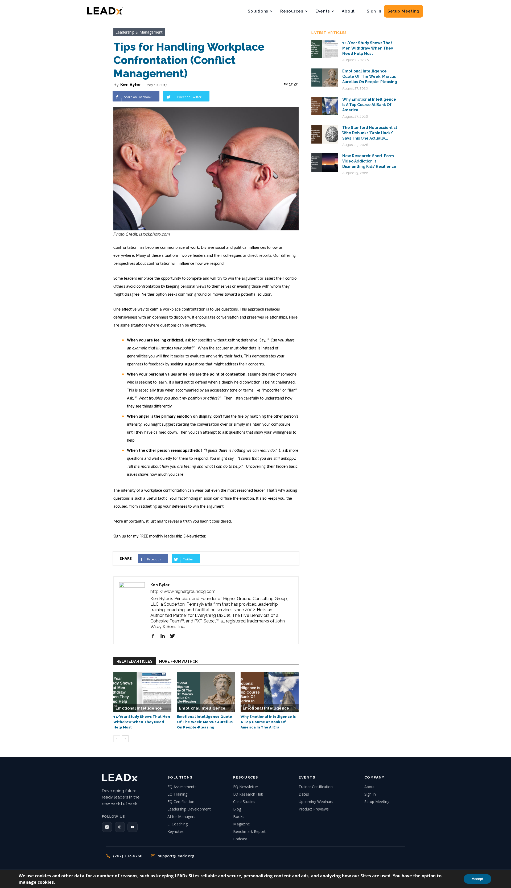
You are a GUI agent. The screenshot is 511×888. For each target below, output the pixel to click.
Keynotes (175, 831)
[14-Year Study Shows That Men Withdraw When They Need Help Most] (142, 692)
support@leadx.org (176, 855)
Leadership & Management (139, 32)
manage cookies (36, 882)
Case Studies (244, 801)
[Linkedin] (164, 636)
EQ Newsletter (245, 786)
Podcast (240, 838)
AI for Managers (181, 816)
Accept (477, 878)
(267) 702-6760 (127, 855)
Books (238, 816)
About (348, 11)
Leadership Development (189, 809)
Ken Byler (130, 84)
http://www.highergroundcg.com (183, 591)
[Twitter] (174, 636)
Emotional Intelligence (139, 708)
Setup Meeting (403, 11)
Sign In (374, 11)
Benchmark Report (249, 831)
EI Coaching (177, 823)
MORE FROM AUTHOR (178, 661)
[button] (107, 827)
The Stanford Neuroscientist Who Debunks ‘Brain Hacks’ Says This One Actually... (369, 132)
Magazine (241, 823)
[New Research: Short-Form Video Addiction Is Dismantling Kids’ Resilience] (324, 162)
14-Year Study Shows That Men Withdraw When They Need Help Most (141, 722)
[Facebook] (154, 636)
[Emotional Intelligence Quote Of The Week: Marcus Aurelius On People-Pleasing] (206, 692)
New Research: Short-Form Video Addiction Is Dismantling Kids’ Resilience (369, 161)
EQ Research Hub (248, 794)
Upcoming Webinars (316, 801)
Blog (237, 809)
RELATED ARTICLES (135, 661)
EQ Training (177, 794)
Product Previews (314, 809)
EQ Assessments (181, 786)
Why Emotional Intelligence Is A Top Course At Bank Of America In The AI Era (268, 722)
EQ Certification (180, 801)
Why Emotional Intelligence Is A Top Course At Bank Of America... (369, 104)
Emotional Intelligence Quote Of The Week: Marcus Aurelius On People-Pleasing (205, 722)
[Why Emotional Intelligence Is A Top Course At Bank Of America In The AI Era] (270, 692)
